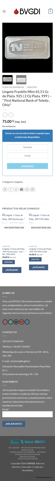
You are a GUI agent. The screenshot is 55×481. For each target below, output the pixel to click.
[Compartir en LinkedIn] (32, 189)
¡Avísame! (27, 166)
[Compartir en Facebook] (10, 189)
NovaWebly (27, 470)
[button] (4, 11)
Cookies (41, 452)
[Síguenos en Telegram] (27, 321)
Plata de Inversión (13, 87)
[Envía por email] (21, 189)
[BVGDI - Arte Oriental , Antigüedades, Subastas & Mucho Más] (27, 11)
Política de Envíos (28, 459)
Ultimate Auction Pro (44, 477)
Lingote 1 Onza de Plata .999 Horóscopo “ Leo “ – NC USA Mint (14, 251)
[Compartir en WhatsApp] (5, 189)
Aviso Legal (27, 450)
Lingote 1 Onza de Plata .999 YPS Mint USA (40, 250)
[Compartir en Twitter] (16, 189)
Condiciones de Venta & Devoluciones (27, 455)
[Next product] (5, 114)
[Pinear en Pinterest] (27, 189)
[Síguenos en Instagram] (5, 321)
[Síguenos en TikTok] (10, 321)
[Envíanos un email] (16, 321)
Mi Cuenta (14, 447)
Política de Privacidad (33, 447)
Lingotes (32, 87)
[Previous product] (11, 114)
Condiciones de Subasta (22, 452)
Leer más (8, 262)
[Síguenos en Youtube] (21, 321)
